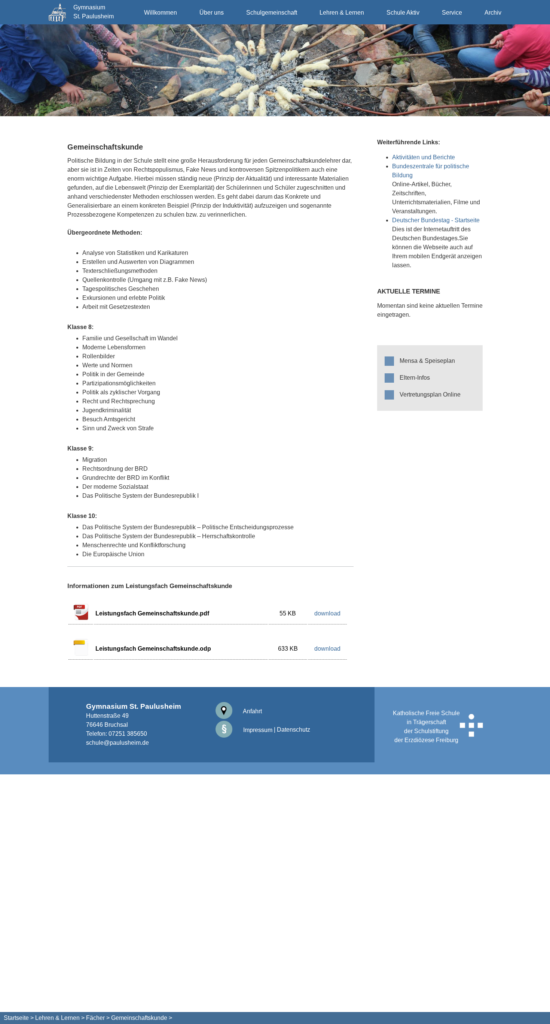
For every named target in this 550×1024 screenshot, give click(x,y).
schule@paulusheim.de (117, 743)
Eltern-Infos (415, 377)
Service (452, 12)
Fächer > (98, 1018)
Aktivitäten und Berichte (423, 157)
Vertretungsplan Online (430, 394)
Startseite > (19, 1018)
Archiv (493, 12)
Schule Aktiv (402, 12)
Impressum (257, 730)
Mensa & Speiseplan (427, 361)
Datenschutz (293, 730)
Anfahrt (252, 711)
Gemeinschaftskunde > (141, 1018)
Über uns (211, 12)
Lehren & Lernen (342, 12)
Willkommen (160, 12)
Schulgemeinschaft (271, 12)
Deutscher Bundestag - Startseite (436, 220)
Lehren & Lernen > (60, 1018)
